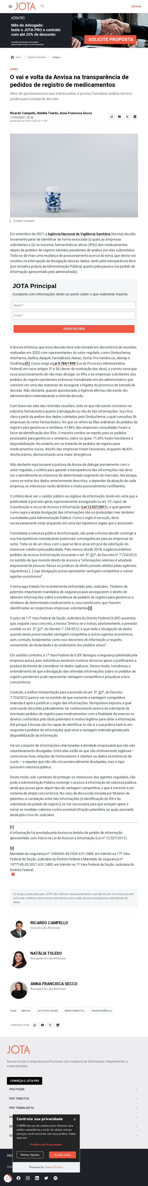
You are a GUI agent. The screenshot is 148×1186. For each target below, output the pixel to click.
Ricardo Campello (23, 113)
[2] (90, 608)
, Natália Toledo (47, 113)
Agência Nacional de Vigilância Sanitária (79, 234)
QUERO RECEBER (74, 328)
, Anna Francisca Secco (75, 113)
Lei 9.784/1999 (64, 363)
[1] (27, 363)
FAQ (10, 1155)
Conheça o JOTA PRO (24, 1080)
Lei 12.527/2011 (94, 507)
